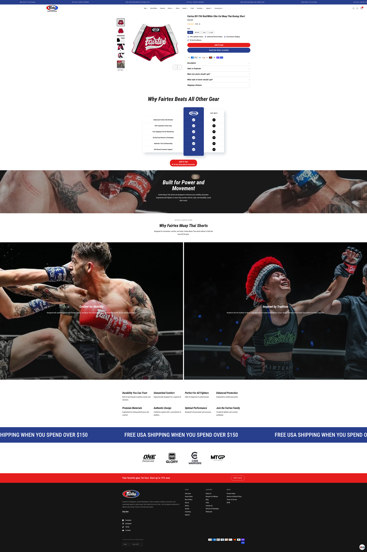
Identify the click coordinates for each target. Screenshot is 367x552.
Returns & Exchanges (212, 509)
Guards (184, 8)
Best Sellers (154, 8)
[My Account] (357, 8)
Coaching (199, 8)
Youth (192, 8)
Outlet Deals (189, 496)
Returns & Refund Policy (234, 496)
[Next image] (179, 67)
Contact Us (209, 506)
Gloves (170, 8)
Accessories (218, 8)
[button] (218, 45)
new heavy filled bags (251, 2)
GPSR (228, 503)
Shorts (177, 8)
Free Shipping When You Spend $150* (80, 2)
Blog (207, 499)
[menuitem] (145, 8)
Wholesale (209, 512)
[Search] (353, 8)
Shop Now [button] (125, 511)
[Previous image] (175, 67)
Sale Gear (188, 493)
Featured (162, 8)
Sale (145, 8)
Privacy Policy (231, 493)
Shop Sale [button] (237, 478)
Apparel (208, 8)
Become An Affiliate (212, 496)
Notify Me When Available (219, 50)
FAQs (207, 503)
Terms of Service (232, 499)
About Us (208, 493)
